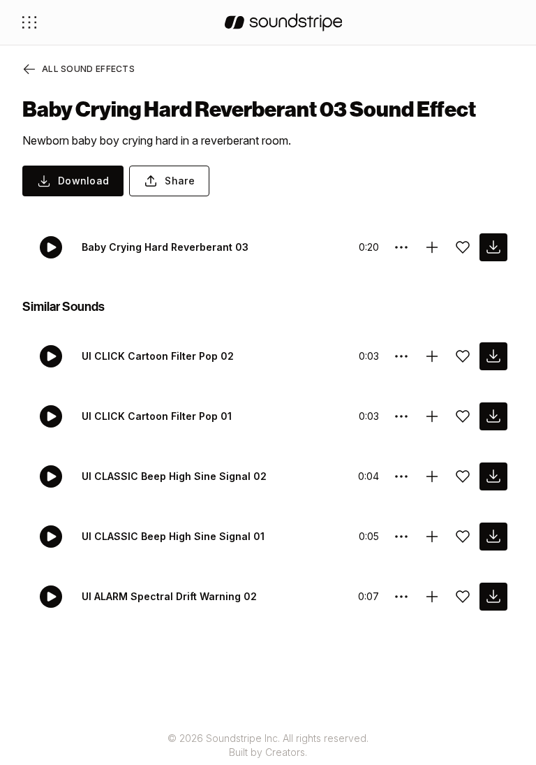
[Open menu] (29, 22)
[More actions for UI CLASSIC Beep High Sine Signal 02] (401, 476)
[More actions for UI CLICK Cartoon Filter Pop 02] (401, 356)
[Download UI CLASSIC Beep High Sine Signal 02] (493, 476)
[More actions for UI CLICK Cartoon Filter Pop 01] (401, 416)
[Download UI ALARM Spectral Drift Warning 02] (493, 597)
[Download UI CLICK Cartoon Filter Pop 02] (493, 356)
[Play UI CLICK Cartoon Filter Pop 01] (51, 416)
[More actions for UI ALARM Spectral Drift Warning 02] (401, 597)
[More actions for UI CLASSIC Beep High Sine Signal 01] (401, 537)
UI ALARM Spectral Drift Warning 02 (169, 596)
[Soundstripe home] (284, 22)
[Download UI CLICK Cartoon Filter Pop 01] (493, 416)
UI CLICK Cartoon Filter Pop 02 (158, 356)
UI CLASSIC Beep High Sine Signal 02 (174, 476)
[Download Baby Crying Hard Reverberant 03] (493, 247)
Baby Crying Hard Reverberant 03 (165, 247)
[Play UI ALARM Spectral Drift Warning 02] (51, 596)
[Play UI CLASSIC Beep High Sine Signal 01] (51, 536)
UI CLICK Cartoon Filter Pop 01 (157, 416)
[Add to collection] (432, 247)
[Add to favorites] (463, 247)
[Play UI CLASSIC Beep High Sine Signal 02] (51, 476)
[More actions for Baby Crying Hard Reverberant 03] (401, 247)
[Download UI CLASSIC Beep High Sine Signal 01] (493, 537)
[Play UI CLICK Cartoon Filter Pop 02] (51, 356)
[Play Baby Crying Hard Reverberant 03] (51, 247)
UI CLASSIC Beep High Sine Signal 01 (173, 536)
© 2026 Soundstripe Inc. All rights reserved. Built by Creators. (268, 745)
